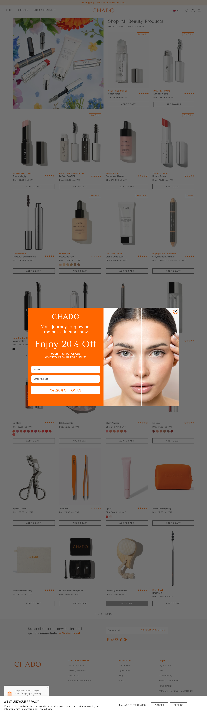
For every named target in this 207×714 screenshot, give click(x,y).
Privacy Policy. (45, 708)
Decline (178, 705)
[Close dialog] (175, 311)
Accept (159, 705)
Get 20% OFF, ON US (65, 390)
